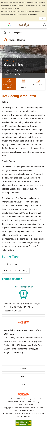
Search (44, 25)
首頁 (4, 32)
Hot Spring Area (15, 33)
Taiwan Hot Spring (23, 25)
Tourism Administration (23, 394)
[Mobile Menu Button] (3, 24)
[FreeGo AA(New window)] (23, 425)
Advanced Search (17, 40)
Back (23, 376)
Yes (42, 18)
